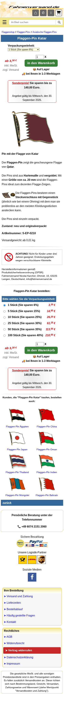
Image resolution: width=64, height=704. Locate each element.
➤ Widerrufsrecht (14, 643)
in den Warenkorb (41, 63)
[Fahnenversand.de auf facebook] (32, 577)
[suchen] (59, 22)
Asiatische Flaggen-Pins (45, 32)
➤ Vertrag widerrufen (18, 650)
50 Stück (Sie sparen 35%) (24, 329)
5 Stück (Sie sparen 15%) (24, 311)
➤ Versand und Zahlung (18, 596)
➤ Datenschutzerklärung (18, 657)
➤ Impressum (12, 663)
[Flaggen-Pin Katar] (32, 148)
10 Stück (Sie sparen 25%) (24, 317)
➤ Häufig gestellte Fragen (19, 615)
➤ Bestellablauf (13, 609)
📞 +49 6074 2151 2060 (32, 526)
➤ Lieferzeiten (12, 602)
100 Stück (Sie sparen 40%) (25, 335)
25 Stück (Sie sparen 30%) (24, 323)
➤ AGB (8, 636)
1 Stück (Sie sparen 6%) (23, 305)
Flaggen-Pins (23, 32)
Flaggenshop (8, 32)
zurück (7, 502)
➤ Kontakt (10, 622)
